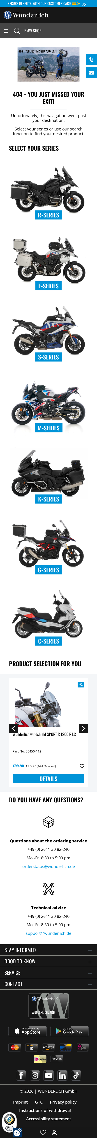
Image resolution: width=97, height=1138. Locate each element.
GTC (39, 1102)
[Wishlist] (43, 1132)
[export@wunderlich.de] (91, 72)
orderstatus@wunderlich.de (48, 866)
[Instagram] (35, 1075)
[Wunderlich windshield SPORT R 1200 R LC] (48, 704)
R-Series (48, 214)
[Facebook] (21, 1075)
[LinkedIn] (62, 1075)
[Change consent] (17, 1132)
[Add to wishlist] (82, 766)
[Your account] (54, 1132)
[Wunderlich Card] (48, 1006)
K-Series (48, 498)
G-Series (48, 569)
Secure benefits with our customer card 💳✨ (44, 3)
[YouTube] (49, 1075)
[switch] (9, 1128)
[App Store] (27, 1031)
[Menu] (6, 30)
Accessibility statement (48, 1118)
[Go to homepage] (26, 14)
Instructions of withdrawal (45, 1110)
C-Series (48, 641)
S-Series (48, 356)
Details (48, 778)
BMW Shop (33, 31)
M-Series (49, 427)
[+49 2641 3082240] (91, 59)
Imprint (20, 1102)
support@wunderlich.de (48, 933)
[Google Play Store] (69, 1031)
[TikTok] (76, 1075)
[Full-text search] (17, 30)
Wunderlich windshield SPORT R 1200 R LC (44, 734)
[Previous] (13, 728)
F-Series (48, 285)
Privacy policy (63, 1102)
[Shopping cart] (93, 30)
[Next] (83, 728)
